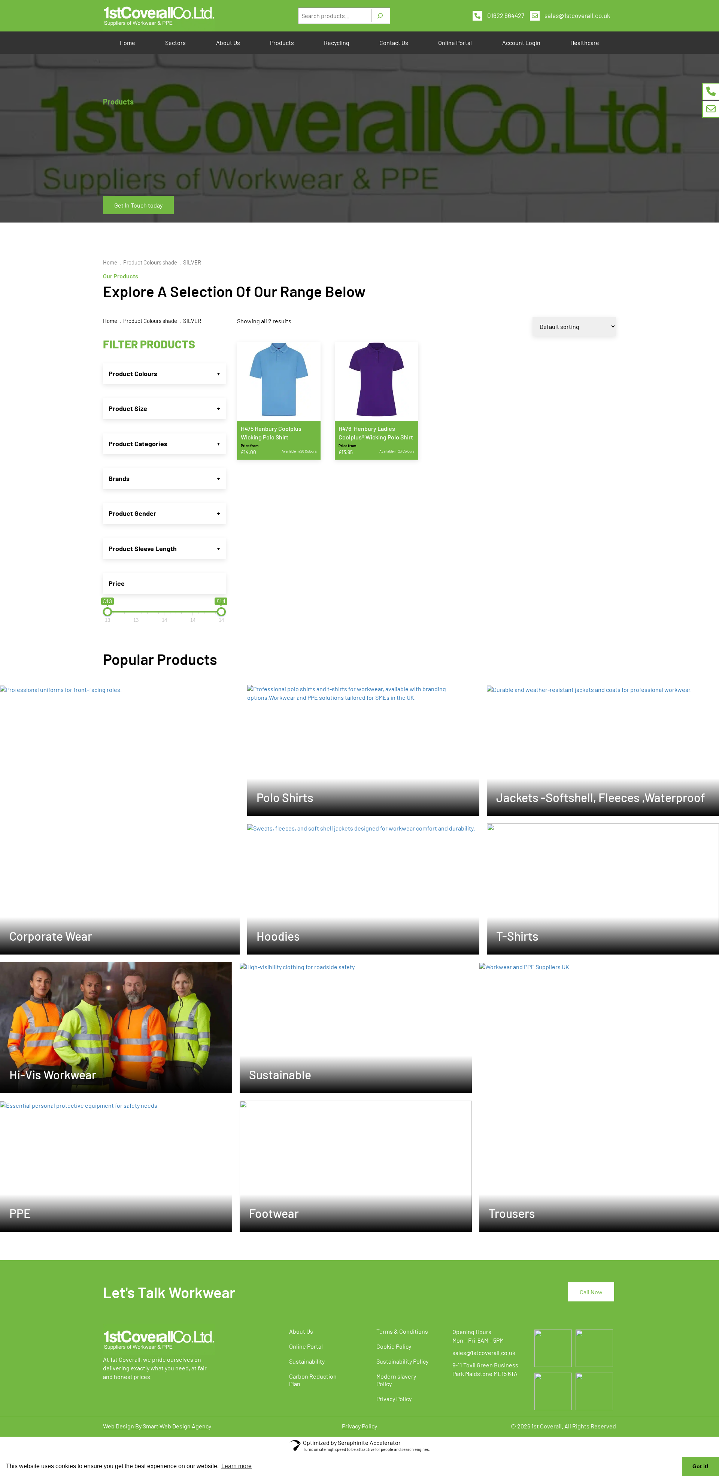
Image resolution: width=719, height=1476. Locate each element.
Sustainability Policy (402, 1361)
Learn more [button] (236, 1466)
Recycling (336, 42)
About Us (228, 42)
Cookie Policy (393, 1346)
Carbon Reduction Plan (313, 1380)
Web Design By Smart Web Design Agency (157, 1426)
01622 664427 (505, 15)
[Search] (380, 15)
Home (127, 42)
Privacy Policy (394, 1398)
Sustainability (307, 1361)
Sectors (175, 42)
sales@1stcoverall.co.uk (577, 15)
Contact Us (393, 42)
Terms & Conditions (402, 1331)
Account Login (521, 42)
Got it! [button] (700, 1466)
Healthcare (584, 42)
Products (282, 42)
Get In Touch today (138, 205)
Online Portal (455, 42)
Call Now (591, 1291)
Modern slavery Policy (396, 1380)
